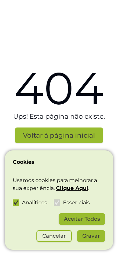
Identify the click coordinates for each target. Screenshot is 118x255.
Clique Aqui (72, 188)
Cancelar (54, 236)
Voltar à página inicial (59, 135)
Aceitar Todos (82, 219)
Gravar (91, 236)
